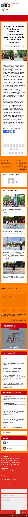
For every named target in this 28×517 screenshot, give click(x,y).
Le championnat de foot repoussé (13, 427)
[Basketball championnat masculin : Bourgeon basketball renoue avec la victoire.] (14, 200)
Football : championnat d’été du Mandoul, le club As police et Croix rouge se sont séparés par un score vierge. (14, 377)
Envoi (24, 512)
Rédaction (10, 45)
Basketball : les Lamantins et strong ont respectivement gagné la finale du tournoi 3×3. (14, 278)
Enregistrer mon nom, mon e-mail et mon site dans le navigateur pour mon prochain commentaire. (13, 315)
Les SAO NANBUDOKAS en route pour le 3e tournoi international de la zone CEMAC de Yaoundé (13, 413)
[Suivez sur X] (6, 5)
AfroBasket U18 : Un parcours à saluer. (13, 357)
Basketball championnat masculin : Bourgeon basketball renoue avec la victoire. (13, 211)
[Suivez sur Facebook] (2, 5)
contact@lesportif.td (10, 484)
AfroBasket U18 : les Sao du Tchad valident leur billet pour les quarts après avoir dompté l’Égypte (13, 370)
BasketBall (12, 46)
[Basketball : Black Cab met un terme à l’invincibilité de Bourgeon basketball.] (14, 222)
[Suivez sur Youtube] (9, 5)
